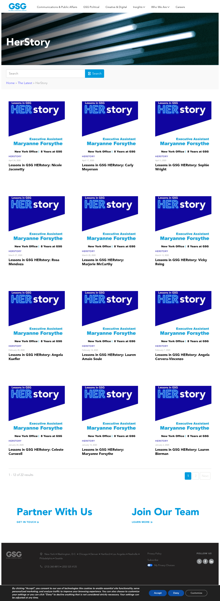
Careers (180, 7)
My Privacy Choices (164, 565)
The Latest (25, 83)
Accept (158, 593)
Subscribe (152, 559)
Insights (137, 7)
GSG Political (91, 7)
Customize (196, 593)
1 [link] (188, 476)
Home (10, 83)
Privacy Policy (154, 553)
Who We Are (159, 7)
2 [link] (195, 476)
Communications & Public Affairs (57, 7)
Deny (176, 593)
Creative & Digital (116, 7)
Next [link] (205, 476)
